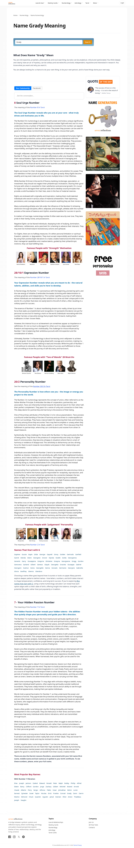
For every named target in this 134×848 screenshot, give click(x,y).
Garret (16, 558)
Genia (32, 568)
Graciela (63, 564)
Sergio (35, 790)
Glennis (31, 571)
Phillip (73, 783)
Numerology (66, 3)
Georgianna (72, 558)
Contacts (92, 827)
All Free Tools (93, 825)
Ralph (61, 783)
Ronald (49, 783)
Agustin (45, 797)
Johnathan (62, 790)
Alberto (23, 790)
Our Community (23, 88)
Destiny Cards (53, 3)
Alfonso (42, 790)
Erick (50, 793)
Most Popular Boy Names (27, 774)
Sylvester (24, 793)
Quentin (38, 797)
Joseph (21, 783)
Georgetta (54, 564)
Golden (62, 554)
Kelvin (69, 790)
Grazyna (57, 561)
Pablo (49, 790)
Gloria (16, 571)
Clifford (28, 787)
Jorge (42, 787)
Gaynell (49, 554)
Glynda (51, 558)
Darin (75, 793)
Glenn (29, 558)
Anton (70, 797)
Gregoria (40, 561)
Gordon (80, 561)
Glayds (46, 564)
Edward (42, 783)
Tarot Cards (53, 833)
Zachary (48, 787)
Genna (47, 568)
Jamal (52, 797)
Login (122, 3)
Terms (75, 845)
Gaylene (17, 554)
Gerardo (17, 561)
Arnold (76, 787)
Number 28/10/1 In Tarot (40, 277)
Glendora (38, 571)
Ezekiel (35, 783)
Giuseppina (32, 561)
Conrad (62, 793)
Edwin (16, 787)
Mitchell (62, 787)
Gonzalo (54, 568)
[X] (19, 837)
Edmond (24, 797)
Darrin (81, 793)
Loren (75, 790)
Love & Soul (40, 3)
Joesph (16, 800)
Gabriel (78, 564)
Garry (24, 561)
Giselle (58, 558)
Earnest (17, 793)
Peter (55, 783)
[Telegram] (23, 837)
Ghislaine (49, 561)
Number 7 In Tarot (37, 607)
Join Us (91, 822)
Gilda (36, 554)
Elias (15, 783)
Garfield (78, 554)
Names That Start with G (27, 550)
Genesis (40, 564)
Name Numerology (37, 15)
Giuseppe (71, 564)
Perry (30, 790)
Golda (64, 558)
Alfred (79, 783)
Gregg (74, 561)
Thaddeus (77, 797)
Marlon (16, 797)
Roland (69, 787)
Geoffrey (23, 571)
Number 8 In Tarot (37, 107)
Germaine (62, 568)
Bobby (66, 783)
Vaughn (23, 800)
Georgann (17, 568)
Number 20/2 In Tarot (41, 386)
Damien (58, 797)
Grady (69, 793)
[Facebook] (9, 837)
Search (87, 42)
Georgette (39, 568)
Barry (22, 787)
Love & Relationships (56, 822)
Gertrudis (70, 554)
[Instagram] (14, 837)
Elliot (64, 797)
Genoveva (17, 564)
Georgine (71, 568)
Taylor (37, 793)
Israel (31, 793)
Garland (26, 564)
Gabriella (79, 568)
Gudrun (26, 568)
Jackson (28, 783)
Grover (44, 558)
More (95, 3)
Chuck (31, 797)
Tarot (87, 3)
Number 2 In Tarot (37, 545)
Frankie (56, 793)
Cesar (55, 790)
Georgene (36, 558)
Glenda (23, 558)
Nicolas (43, 793)
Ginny (56, 554)
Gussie (24, 554)
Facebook (37, 88)
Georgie (42, 554)
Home (15, 15)
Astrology (78, 3)
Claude (16, 790)
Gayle (30, 554)
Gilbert (33, 564)
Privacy (79, 845)
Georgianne (66, 561)
